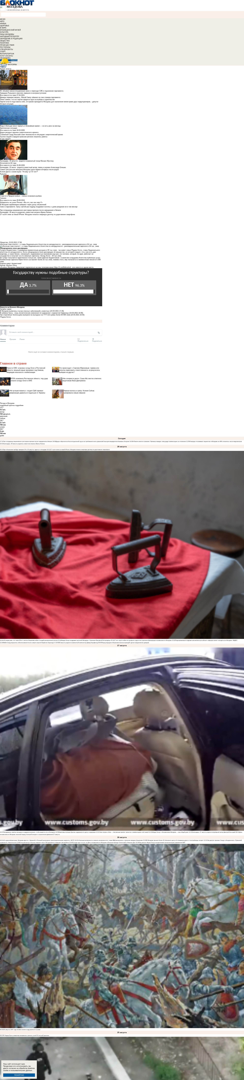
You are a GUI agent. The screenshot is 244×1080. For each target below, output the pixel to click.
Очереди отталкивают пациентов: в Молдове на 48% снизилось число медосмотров (216, 441)
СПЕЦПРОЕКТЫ (6, 49)
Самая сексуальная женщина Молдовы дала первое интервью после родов (29, 170)
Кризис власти (5, 69)
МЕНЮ (2, 19)
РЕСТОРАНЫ (5, 47)
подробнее (19, 405)
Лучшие (13, 339)
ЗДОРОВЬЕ (4, 26)
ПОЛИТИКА (4, 43)
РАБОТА (14, 60)
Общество (4, 242)
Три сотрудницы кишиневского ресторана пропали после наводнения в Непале (27, 441)
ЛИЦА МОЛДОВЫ (7, 34)
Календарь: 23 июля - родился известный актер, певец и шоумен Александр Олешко (33, 167)
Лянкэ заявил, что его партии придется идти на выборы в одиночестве (27, 99)
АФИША (3, 23)
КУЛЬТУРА (4, 32)
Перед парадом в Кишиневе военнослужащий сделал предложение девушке (125, 642)
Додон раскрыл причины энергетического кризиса (19, 132)
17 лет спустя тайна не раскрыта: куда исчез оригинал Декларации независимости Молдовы (143, 640)
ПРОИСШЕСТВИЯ (7, 45)
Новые (3, 339)
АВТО (2, 21)
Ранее (22, 339)
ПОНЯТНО (19, 1075)
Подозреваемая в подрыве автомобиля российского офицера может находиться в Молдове (203, 640)
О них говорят (5, 139)
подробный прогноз (7, 405)
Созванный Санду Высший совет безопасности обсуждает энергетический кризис (31, 134)
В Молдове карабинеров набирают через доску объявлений (23, 205)
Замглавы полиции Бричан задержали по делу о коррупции (77, 832)
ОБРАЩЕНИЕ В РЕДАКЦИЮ (11, 39)
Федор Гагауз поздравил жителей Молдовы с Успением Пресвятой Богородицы (85, 640)
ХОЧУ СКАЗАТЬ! (6, 56)
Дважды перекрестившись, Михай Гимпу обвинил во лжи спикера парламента (30, 97)
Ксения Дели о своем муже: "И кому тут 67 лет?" (19, 172)
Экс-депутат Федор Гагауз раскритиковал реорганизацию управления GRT (162, 842)
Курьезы (3, 174)
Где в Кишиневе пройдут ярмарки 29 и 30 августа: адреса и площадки (25, 449)
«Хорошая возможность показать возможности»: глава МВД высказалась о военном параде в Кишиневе (110, 840)
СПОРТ (3, 52)
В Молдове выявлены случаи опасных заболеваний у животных (25, 311)
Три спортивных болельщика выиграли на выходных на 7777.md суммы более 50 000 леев (35, 315)
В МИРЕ (3, 28)
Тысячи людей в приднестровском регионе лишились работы (23, 137)
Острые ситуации (6, 104)
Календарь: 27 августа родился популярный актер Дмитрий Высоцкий (214, 832)
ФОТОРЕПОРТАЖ (7, 54)
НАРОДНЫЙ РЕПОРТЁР (9, 36)
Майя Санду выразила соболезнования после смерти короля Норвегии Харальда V (29, 642)
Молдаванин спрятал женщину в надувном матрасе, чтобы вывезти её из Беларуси (29, 832)
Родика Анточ (5, 317)
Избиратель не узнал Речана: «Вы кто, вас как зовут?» (21, 202)
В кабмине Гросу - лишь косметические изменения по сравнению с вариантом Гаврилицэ (34, 313)
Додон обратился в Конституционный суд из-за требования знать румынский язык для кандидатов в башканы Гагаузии (92, 441)
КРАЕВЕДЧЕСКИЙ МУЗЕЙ (10, 30)
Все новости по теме (8, 95)
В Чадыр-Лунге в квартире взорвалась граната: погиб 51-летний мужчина (26, 1035)
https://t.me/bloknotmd (62, 267)
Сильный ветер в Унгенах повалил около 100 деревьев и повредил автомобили (44, 842)
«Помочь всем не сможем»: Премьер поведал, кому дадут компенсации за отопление (159, 441)
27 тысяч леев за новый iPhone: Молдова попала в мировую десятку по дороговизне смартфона (80, 449)
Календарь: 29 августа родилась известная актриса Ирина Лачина (24, 443)
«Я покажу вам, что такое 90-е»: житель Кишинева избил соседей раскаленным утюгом (30, 640)
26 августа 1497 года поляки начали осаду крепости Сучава (21, 1029)
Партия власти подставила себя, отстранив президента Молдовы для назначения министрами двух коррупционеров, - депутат (49, 102)
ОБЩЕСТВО (5, 41)
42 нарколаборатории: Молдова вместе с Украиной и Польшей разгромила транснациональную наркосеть (36, 840)
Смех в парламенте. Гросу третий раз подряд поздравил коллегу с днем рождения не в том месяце (38, 207)
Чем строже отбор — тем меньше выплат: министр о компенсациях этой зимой (124, 832)
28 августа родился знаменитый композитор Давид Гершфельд (78, 642)
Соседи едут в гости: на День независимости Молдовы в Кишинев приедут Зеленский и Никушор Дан (104, 842)
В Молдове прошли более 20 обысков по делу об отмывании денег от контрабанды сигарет (175, 840)
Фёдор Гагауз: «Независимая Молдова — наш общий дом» (170, 832)
